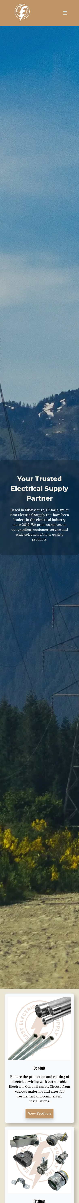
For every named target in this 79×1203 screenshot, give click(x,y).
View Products (39, 1113)
